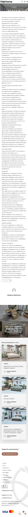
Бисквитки (6, 482)
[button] (27, 1)
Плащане (5, 475)
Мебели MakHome (14, 295)
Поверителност (8, 477)
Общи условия (7, 470)
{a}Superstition (5, 505)
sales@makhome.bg (7, 490)
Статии (14, 7)
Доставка (6, 472)
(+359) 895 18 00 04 (7, 498)
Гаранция (5, 479)
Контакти (6, 468)
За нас (4, 463)
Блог (4, 465)
